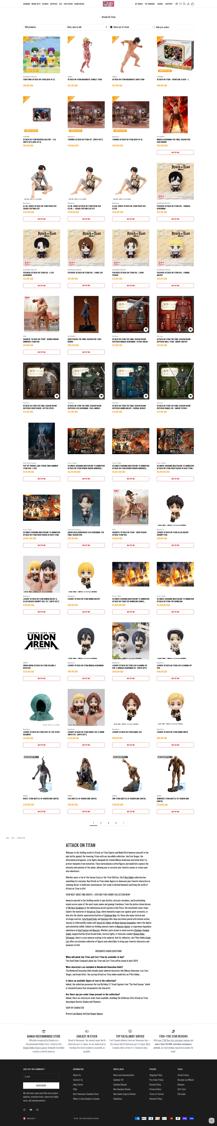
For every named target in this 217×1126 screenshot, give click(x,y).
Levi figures (77, 1013)
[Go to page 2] (123, 823)
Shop (13, 838)
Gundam (26, 3)
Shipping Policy (155, 1075)
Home (7, 838)
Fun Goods (68, 3)
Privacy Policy (155, 1089)
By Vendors (150, 3)
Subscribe (41, 1085)
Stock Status (183, 1075)
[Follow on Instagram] (24, 1109)
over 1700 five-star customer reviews (174, 1040)
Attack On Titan (21, 838)
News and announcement (123, 1075)
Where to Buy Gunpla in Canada (86, 1098)
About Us (77, 1075)
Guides (160, 3)
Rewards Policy (155, 1098)
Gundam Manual (120, 1084)
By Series (139, 3)
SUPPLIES (53, 3)
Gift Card (182, 1089)
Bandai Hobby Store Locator (35, 1047)
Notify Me (175, 152)
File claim (181, 1094)
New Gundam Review (122, 1089)
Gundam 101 (118, 1079)
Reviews (181, 1084)
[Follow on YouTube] (31, 1109)
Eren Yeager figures (94, 1013)
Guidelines (117, 1098)
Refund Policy (155, 1084)
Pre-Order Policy (156, 1079)
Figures (45, 3)
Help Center (78, 1084)
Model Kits (36, 3)
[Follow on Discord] (37, 1109)
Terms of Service (156, 1094)
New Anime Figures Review (124, 1094)
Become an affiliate (186, 1079)
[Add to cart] (146, 329)
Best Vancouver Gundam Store (86, 1094)
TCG (60, 3)
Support (169, 3)
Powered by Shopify (93, 1118)
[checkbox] (119, 27)
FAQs (75, 1089)
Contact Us (78, 1079)
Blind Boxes (79, 3)
